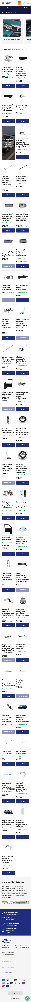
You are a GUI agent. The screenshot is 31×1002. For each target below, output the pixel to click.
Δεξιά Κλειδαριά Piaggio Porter (21, 752)
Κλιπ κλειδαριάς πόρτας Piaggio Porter (22, 287)
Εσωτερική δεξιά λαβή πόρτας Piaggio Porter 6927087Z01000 (22, 253)
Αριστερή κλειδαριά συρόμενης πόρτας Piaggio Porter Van (21, 787)
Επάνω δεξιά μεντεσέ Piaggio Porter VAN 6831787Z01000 (8, 786)
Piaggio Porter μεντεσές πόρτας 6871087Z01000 (7, 69)
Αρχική (3, 12)
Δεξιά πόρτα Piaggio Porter (6, 538)
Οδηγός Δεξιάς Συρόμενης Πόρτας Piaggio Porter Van (7, 467)
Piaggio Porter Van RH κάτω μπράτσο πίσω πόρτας (8, 823)
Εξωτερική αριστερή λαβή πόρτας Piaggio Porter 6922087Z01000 (21, 71)
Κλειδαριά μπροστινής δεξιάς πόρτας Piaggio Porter (21, 360)
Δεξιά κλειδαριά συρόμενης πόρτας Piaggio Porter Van (7, 859)
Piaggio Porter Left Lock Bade (7, 752)
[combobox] (16, 3)
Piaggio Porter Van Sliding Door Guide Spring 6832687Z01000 (7, 576)
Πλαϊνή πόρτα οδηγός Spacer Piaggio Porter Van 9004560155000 (8, 505)
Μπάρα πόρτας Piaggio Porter (21, 106)
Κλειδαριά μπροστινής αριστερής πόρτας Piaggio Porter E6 (8, 612)
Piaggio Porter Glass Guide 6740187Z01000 (21, 178)
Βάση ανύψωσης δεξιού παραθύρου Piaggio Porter (8, 359)
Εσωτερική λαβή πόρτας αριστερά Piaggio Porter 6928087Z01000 (22, 217)
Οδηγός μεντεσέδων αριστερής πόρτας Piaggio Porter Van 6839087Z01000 (8, 649)
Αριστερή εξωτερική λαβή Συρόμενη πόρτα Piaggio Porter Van (8, 253)
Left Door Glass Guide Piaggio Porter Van (21, 647)
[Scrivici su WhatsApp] (27, 998)
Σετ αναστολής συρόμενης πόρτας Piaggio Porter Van (21, 505)
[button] (3, 3)
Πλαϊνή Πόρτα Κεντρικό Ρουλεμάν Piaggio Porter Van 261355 (22, 431)
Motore (14, 8)
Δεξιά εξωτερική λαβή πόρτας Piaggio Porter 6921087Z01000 (7, 108)
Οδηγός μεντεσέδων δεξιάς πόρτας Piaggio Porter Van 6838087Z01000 (22, 577)
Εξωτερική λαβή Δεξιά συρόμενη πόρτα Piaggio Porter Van (7, 217)
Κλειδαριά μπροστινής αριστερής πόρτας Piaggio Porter (22, 144)
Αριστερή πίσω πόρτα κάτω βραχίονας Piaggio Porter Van (22, 718)
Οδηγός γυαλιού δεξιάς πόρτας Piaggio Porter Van (22, 682)
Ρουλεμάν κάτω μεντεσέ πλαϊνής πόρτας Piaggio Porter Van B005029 (21, 468)
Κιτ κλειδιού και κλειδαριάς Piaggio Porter (7, 287)
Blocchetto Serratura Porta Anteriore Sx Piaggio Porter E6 (7, 718)
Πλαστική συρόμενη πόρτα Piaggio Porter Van (8, 430)
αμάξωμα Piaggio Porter (11, 12)
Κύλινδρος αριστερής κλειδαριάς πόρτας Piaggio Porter (6, 323)
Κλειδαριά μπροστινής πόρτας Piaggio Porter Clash (21, 540)
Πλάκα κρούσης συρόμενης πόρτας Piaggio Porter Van (21, 824)
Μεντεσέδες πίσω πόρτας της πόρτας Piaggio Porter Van (22, 612)
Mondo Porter (17, 998)
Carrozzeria (5, 8)
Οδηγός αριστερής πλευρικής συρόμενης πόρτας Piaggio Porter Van (22, 323)
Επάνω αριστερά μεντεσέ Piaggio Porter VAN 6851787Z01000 (8, 683)
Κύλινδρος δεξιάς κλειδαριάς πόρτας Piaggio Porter (22, 396)
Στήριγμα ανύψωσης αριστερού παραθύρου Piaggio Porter (6, 180)
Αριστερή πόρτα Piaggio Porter (7, 394)
